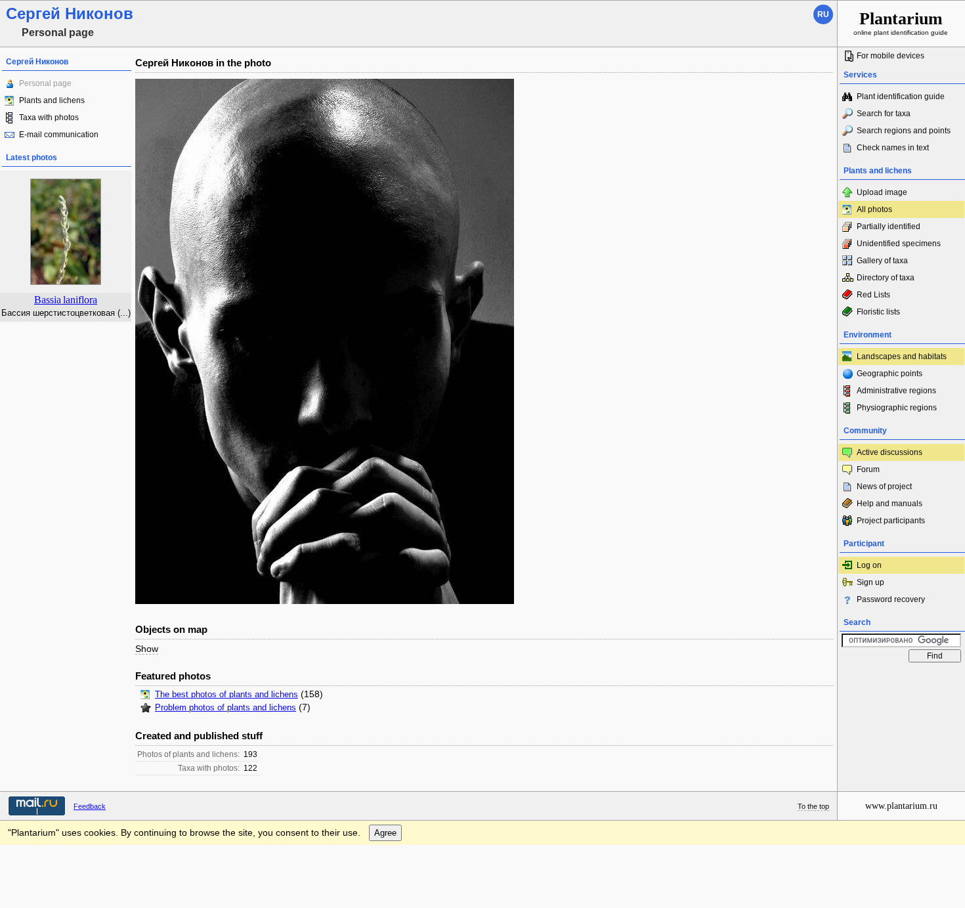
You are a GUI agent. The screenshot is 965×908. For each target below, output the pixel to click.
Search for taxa (884, 113)
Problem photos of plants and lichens (225, 707)
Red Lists (873, 294)
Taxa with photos (49, 117)
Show (146, 648)
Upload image (882, 192)
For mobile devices (890, 55)
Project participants (891, 520)
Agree (385, 833)
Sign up (870, 582)
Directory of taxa (885, 277)
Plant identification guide (901, 96)
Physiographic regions (897, 407)
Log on (869, 565)
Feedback (90, 806)
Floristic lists (878, 311)
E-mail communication (58, 134)
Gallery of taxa (882, 260)
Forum (868, 469)
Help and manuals (889, 503)
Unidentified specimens (899, 243)
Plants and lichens (52, 100)
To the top (813, 806)
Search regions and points (904, 130)
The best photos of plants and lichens (226, 694)
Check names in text (893, 147)
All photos (874, 209)
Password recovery (891, 599)
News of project (884, 486)
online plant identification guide (900, 22)
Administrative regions (896, 390)
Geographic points (889, 373)
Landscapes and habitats (902, 356)
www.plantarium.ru (901, 806)
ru (823, 14)
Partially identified (888, 226)
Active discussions (889, 452)
